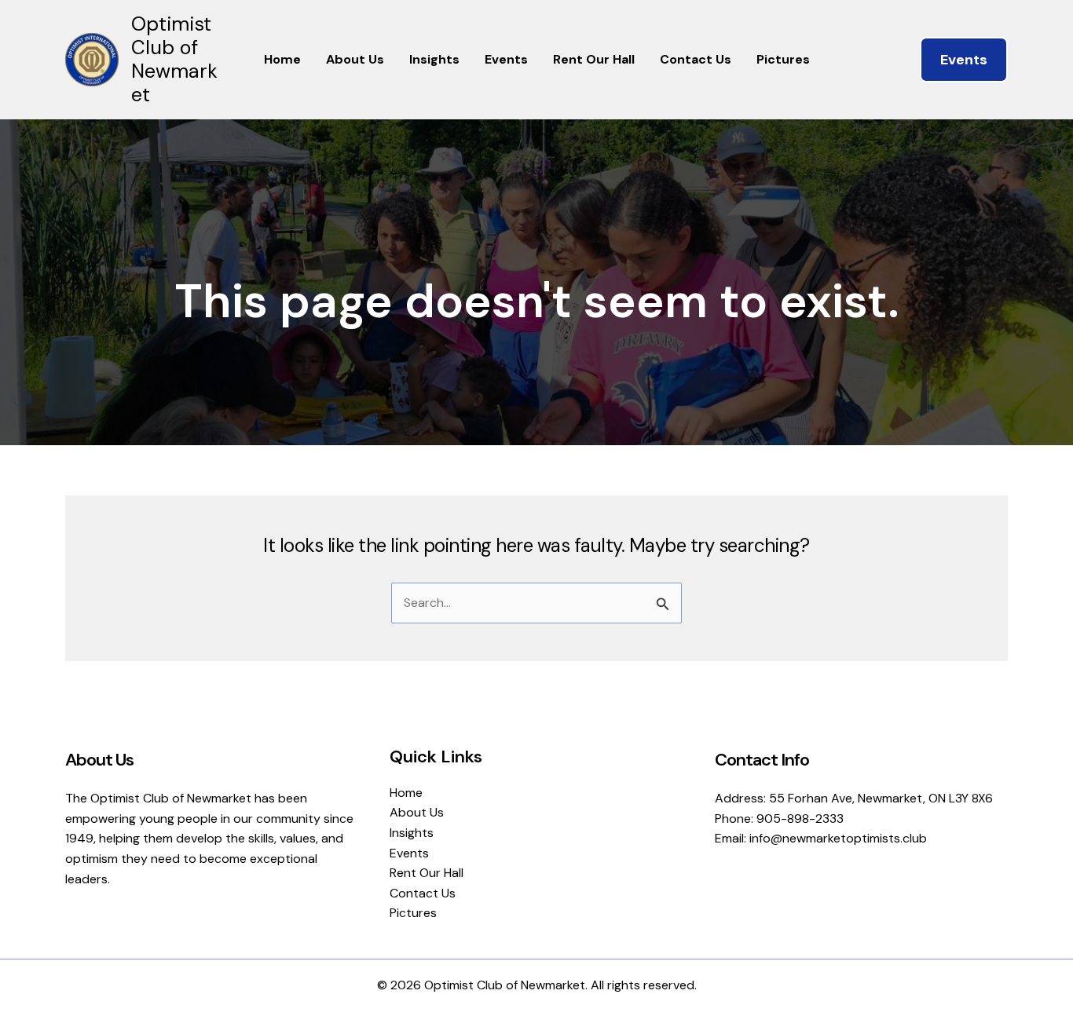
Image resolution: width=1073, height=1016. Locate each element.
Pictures (783, 59)
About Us (355, 59)
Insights (434, 59)
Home (282, 59)
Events (506, 59)
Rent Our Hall (594, 59)
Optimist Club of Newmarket (174, 59)
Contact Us (695, 59)
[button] (964, 59)
